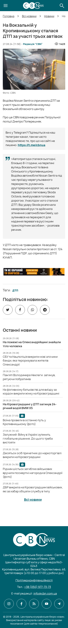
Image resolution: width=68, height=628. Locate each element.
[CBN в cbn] (34, 604)
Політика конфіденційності (34, 580)
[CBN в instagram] (9, 604)
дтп (15, 290)
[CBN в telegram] (59, 604)
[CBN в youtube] (46, 604)
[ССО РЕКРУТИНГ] (34, 272)
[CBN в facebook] (21, 604)
